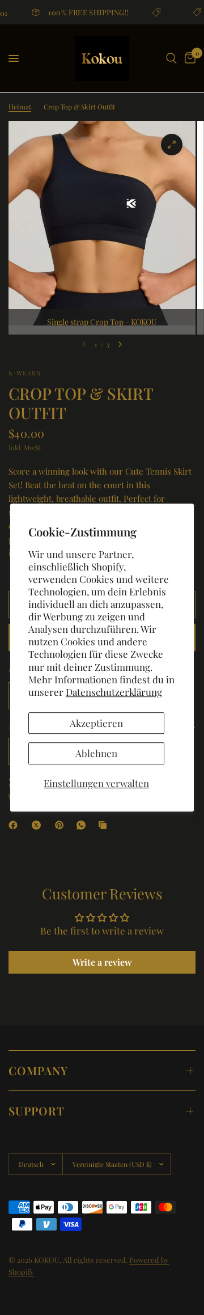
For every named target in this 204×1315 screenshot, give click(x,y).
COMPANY (38, 1070)
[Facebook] (15, 825)
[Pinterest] (62, 825)
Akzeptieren (96, 723)
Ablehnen (96, 753)
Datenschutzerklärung (114, 692)
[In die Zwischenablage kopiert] (105, 825)
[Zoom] (171, 144)
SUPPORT (36, 1110)
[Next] (120, 344)
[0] (188, 58)
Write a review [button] (102, 962)
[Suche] (171, 58)
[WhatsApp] (83, 825)
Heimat (19, 106)
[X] (38, 825)
